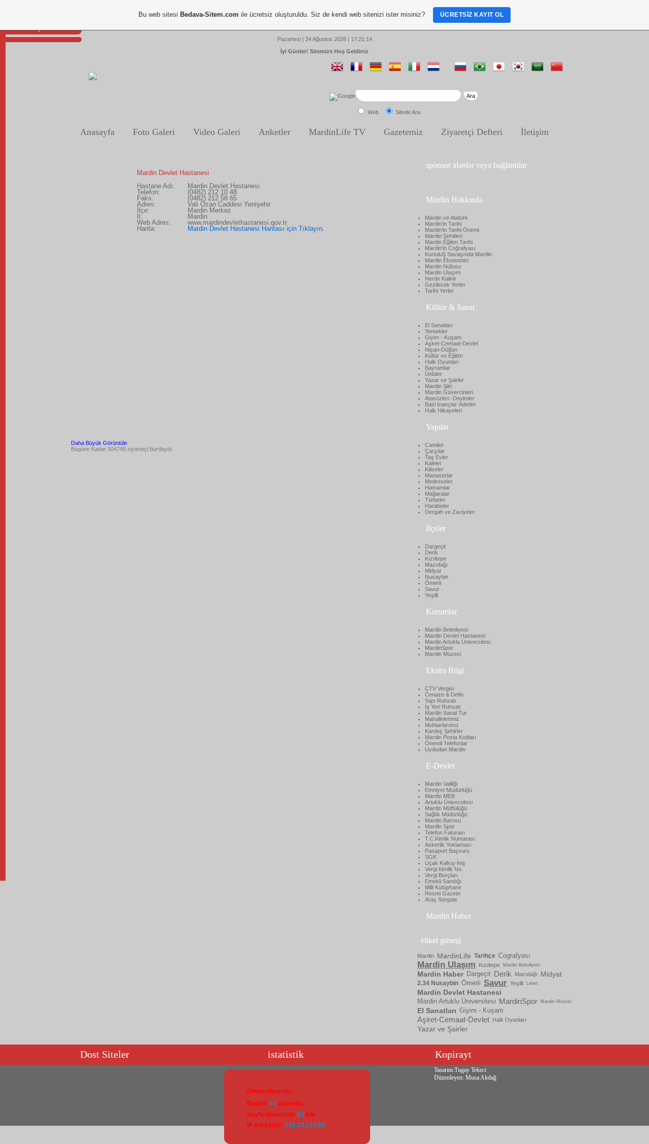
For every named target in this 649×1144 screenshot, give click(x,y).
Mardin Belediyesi (446, 630)
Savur (432, 589)
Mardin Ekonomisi (446, 260)
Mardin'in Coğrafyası (450, 248)
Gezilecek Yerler (445, 285)
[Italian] (416, 70)
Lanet (532, 983)
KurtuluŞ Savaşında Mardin (458, 254)
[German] (378, 70)
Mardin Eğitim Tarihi (449, 242)
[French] (358, 70)
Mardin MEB (440, 796)
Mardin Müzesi (443, 654)
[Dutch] (435, 70)
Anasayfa (97, 132)
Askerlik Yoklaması (448, 845)
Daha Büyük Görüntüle (99, 443)
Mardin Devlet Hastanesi (455, 636)
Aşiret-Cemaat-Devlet (451, 343)
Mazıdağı (436, 565)
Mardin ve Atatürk (446, 218)
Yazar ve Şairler (444, 380)
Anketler (275, 132)
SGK (431, 857)
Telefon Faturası (445, 832)
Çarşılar (435, 451)
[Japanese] (501, 70)
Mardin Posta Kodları (450, 737)
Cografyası (514, 955)
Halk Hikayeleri (443, 410)
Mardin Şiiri (438, 386)
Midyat (433, 571)
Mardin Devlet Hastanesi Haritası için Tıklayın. (256, 228)
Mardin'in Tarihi (443, 224)
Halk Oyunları (442, 362)
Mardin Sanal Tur (446, 713)
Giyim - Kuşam (443, 337)
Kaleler (433, 463)
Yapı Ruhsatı (440, 701)
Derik (431, 552)
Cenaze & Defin (444, 694)
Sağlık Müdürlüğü (446, 814)
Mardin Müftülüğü (446, 808)
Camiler (434, 445)
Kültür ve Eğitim (444, 356)
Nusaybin (436, 577)
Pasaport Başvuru (447, 851)
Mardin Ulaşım (442, 272)
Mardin (425, 956)
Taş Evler (436, 457)
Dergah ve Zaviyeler (450, 512)
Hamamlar (437, 487)
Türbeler (435, 500)
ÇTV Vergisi (439, 688)
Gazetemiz (403, 132)
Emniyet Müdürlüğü (448, 790)
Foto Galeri (154, 132)
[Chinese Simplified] (559, 70)
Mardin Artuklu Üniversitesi (457, 642)
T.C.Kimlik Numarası (450, 839)
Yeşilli (431, 595)
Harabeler (437, 506)
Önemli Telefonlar (446, 743)
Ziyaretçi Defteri (471, 132)
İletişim (535, 132)
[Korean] (520, 70)
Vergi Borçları (441, 875)
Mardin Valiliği (441, 784)
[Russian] (462, 70)
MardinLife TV (337, 132)
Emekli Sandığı (443, 881)
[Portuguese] (482, 70)
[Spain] (397, 70)
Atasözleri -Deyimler (450, 398)
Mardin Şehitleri (443, 236)
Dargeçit (435, 546)
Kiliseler (434, 469)
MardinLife (454, 956)
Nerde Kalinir (440, 278)
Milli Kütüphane (443, 887)
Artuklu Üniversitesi (449, 802)
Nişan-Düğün (441, 349)
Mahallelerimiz (442, 719)
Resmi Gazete (442, 893)
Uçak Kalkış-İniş (445, 863)
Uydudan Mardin (445, 749)
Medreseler (439, 481)
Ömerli (433, 583)
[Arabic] (539, 70)
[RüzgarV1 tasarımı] (93, 78)
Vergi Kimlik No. (444, 869)
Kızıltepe (435, 559)
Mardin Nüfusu (443, 266)
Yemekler (436, 331)
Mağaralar (437, 494)
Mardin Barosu (443, 820)
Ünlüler (433, 374)
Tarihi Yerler (439, 291)
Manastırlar (439, 475)
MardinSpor (439, 648)
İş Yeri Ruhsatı (443, 707)
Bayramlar (437, 368)
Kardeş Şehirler (444, 731)
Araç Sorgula (441, 899)
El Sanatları (439, 325)
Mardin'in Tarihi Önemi (452, 230)
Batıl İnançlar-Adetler (450, 404)
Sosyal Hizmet (95, 1078)
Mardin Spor (440, 826)
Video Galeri (216, 132)
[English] (339, 70)
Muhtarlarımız (442, 725)
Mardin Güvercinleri (449, 392)
